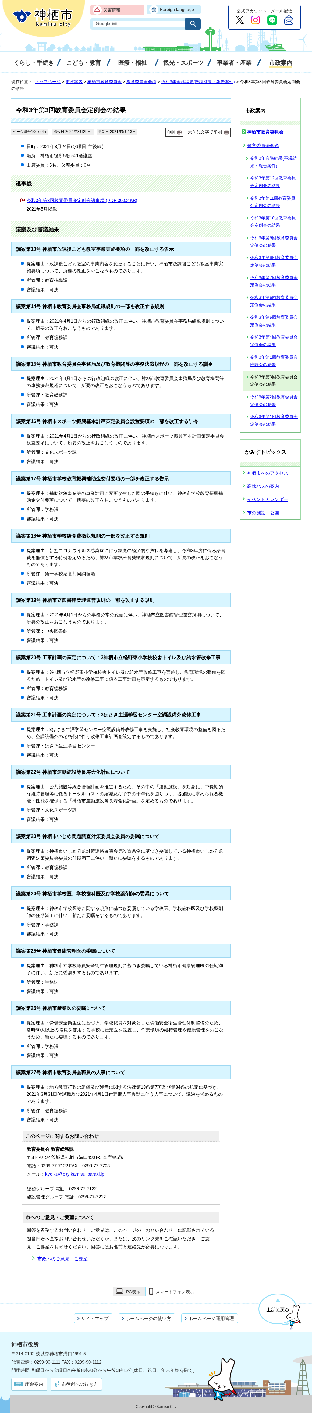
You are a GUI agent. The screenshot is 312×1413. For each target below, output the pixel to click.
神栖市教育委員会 (104, 81)
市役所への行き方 (80, 1384)
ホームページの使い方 (148, 1318)
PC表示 (133, 1291)
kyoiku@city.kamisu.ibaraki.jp (74, 1174)
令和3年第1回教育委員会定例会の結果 (274, 420)
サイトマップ (94, 1318)
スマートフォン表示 (175, 1291)
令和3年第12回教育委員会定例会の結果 (273, 182)
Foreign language (177, 9)
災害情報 (111, 10)
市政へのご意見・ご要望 (62, 1258)
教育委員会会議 (141, 81)
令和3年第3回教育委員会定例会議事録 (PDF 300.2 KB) (82, 200)
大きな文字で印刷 (205, 132)
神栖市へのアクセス (267, 473)
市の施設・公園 (263, 512)
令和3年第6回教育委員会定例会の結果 (274, 301)
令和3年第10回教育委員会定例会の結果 (273, 222)
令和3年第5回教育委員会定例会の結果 (274, 321)
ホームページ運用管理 (211, 1318)
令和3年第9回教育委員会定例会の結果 (274, 242)
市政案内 (74, 81)
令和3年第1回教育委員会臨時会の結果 (274, 361)
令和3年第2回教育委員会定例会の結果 (274, 401)
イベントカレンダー (267, 499)
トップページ (48, 81)
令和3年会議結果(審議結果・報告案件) (198, 81)
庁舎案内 (34, 1384)
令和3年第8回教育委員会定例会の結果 (274, 261)
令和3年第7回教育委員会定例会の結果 (274, 281)
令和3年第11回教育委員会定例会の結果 (272, 202)
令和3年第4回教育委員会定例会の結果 (274, 341)
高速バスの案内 (263, 486)
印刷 (171, 132)
